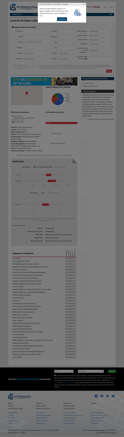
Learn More (62, 19)
